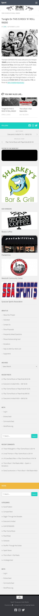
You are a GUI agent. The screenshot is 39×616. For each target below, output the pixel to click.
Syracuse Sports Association (12, 302)
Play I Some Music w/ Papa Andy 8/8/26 (16, 394)
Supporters (7, 354)
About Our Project (9, 315)
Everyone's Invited (9, 521)
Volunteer (6, 320)
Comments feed (8, 421)
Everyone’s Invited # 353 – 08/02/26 (15, 398)
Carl (4, 26)
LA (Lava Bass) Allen (9, 458)
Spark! (3, 2)
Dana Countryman (9, 471)
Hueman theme (29, 605)
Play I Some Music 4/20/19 (26, 449)
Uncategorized (8, 560)
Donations (6, 344)
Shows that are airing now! (11, 339)
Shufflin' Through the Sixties (12, 546)
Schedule (6, 541)
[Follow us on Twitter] (36, 125)
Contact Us (6, 325)
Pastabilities (6, 255)
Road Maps (7, 536)
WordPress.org (8, 426)
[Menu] (36, 2)
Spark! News (7, 550)
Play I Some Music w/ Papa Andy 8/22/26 (16, 379)
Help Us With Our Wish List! (12, 349)
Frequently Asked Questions (12, 334)
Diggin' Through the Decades (12, 516)
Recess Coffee (7, 232)
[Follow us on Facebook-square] (29, 125)
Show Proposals (8, 329)
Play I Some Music (9, 531)
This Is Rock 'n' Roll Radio (11, 13)
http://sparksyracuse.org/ (15, 82)
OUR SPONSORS (8, 526)
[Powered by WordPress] (12, 605)
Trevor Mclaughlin (9, 449)
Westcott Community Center (12, 278)
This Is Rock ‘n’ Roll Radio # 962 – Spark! (16, 463)
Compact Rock (8, 512)
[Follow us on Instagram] (33, 125)
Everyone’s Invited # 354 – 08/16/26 (15, 384)
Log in (5, 412)
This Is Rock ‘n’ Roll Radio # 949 (27, 471)
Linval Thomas (8, 454)
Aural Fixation (7, 507)
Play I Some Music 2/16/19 (27, 458)
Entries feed (7, 417)
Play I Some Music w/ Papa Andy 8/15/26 (16, 389)
